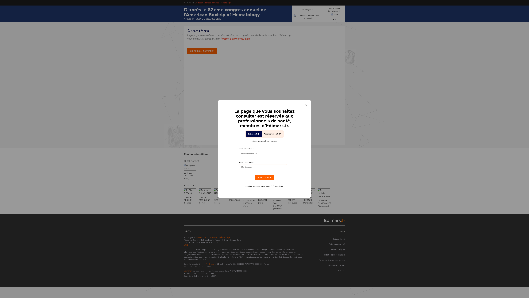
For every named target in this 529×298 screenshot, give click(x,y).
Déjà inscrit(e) (253, 134)
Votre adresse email (246, 148)
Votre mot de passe (246, 162)
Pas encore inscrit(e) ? (272, 134)
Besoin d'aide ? (278, 186)
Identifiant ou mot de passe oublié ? (258, 186)
